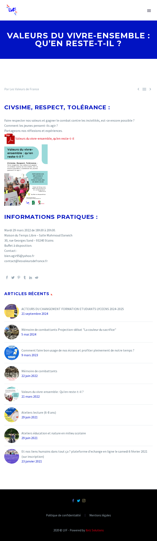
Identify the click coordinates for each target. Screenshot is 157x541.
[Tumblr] (24, 277)
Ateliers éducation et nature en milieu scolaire (53, 433)
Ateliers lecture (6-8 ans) (38, 412)
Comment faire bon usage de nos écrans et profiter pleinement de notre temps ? (77, 350)
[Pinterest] (18, 277)
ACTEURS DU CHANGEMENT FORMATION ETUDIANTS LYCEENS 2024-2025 (72, 309)
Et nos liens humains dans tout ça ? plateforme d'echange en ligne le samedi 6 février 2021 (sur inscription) (84, 454)
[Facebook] (7, 277)
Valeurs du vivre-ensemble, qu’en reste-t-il (44, 138)
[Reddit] (36, 277)
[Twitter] (13, 277)
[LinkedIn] (30, 277)
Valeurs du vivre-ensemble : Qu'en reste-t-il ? (52, 392)
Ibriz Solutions (95, 530)
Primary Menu (149, 11)
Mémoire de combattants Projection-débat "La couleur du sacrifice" (68, 330)
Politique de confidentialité (63, 515)
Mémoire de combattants (39, 371)
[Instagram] (83, 500)
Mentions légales (100, 515)
